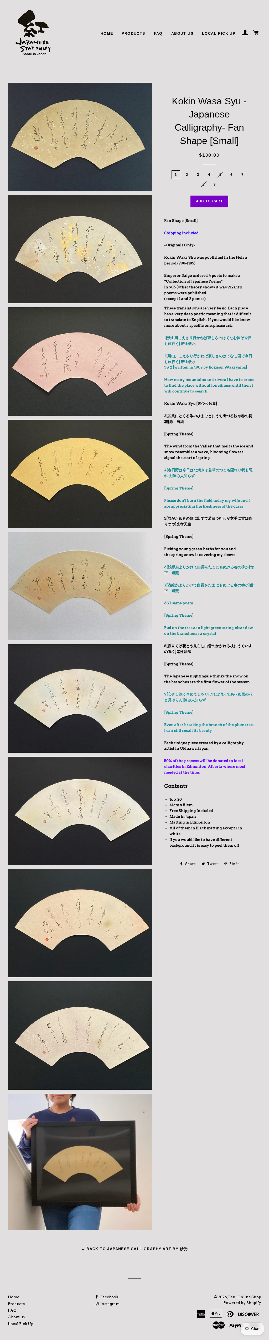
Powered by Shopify (242, 1303)
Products (133, 33)
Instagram (110, 1304)
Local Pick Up (218, 33)
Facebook (109, 1297)
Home (107, 33)
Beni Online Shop (244, 1297)
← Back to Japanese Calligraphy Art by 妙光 (134, 1249)
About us (182, 33)
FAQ (158, 33)
